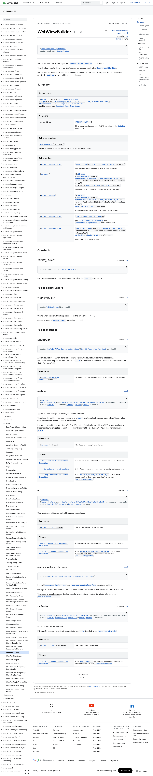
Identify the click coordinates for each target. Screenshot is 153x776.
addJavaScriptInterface (48, 597)
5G (54, 748)
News (35, 744)
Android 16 (97, 734)
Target (43, 101)
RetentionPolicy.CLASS (68, 99)
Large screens (78, 730)
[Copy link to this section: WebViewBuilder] (57, 298)
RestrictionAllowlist (106, 68)
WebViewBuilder (63, 51)
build (77, 206)
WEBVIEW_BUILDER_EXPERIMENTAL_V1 (94, 551)
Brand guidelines (54, 771)
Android (36, 730)
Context (93, 206)
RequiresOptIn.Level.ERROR (72, 104)
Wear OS (76, 734)
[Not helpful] (126, 23)
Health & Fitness (58, 737)
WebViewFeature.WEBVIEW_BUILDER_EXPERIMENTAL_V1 (96, 200)
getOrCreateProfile (107, 631)
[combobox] (92, 3)
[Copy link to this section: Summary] (52, 85)
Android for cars (79, 741)
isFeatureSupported (84, 479)
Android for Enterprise (40, 734)
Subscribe (125, 770)
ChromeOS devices (80, 737)
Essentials (27, 3)
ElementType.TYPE (82, 101)
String (97, 235)
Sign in (147, 3)
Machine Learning (59, 734)
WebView (50, 75)
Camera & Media (59, 741)
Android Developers (43, 23)
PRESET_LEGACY (82, 122)
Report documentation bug (141, 734)
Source (35, 741)
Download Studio (119, 743)
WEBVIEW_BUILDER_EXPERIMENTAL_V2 (94, 475)
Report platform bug (140, 730)
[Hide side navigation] (27, 772)
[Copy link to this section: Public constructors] (65, 288)
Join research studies (140, 743)
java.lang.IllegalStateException (54, 469)
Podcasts (36, 752)
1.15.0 (126, 36)
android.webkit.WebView (81, 63)
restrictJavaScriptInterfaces (89, 216)
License (43, 771)
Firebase (82, 761)
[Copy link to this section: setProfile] (50, 606)
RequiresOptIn (46, 104)
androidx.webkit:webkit (120, 30)
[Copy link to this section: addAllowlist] (52, 340)
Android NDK (117, 747)
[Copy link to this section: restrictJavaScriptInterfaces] (69, 567)
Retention (45, 99)
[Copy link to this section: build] (44, 490)
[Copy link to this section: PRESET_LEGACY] (57, 260)
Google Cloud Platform (97, 761)
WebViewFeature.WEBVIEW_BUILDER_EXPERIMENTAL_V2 (96, 178)
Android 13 (96, 744)
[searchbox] (15, 19)
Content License (94, 686)
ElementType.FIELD (100, 101)
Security (36, 737)
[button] (14, 24)
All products (114, 761)
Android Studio (135, 3)
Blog (34, 748)
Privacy (55, 744)
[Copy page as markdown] (81, 32)
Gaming (56, 730)
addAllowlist (81, 164)
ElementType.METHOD (64, 101)
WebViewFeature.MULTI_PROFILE (112, 228)
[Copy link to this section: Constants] (53, 250)
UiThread (81, 174)
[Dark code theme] (126, 46)
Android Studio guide (120, 732)
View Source (121, 33)
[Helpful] (122, 23)
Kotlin (118, 39)
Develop (43, 3)
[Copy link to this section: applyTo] (48, 391)
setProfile (80, 235)
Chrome (71, 761)
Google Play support (140, 739)
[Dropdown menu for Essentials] (35, 2)
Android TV (77, 744)
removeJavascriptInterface (88, 223)
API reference (9, 11)
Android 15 (97, 737)
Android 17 (97, 730)
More (58, 3)
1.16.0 (126, 391)
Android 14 (97, 741)
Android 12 (97, 748)
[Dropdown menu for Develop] (50, 2)
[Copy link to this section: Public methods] (59, 330)
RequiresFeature (83, 176)
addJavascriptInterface (92, 220)
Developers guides (119, 736)
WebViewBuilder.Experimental (53, 49)
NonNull (44, 164)
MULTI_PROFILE (86, 661)
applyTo (97, 185)
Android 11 (96, 752)
